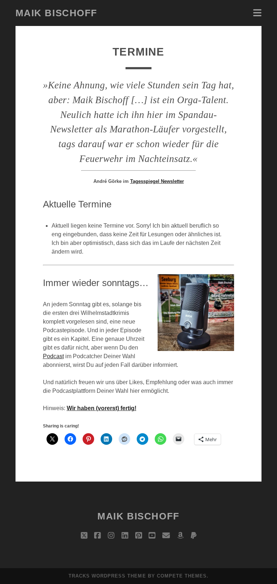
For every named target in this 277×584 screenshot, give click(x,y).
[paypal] (194, 535)
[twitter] (84, 535)
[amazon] (180, 535)
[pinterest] (138, 535)
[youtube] (152, 535)
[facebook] (97, 535)
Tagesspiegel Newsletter (157, 181)
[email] (166, 535)
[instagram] (111, 535)
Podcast (53, 356)
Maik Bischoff (56, 13)
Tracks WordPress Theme (107, 576)
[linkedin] (125, 535)
